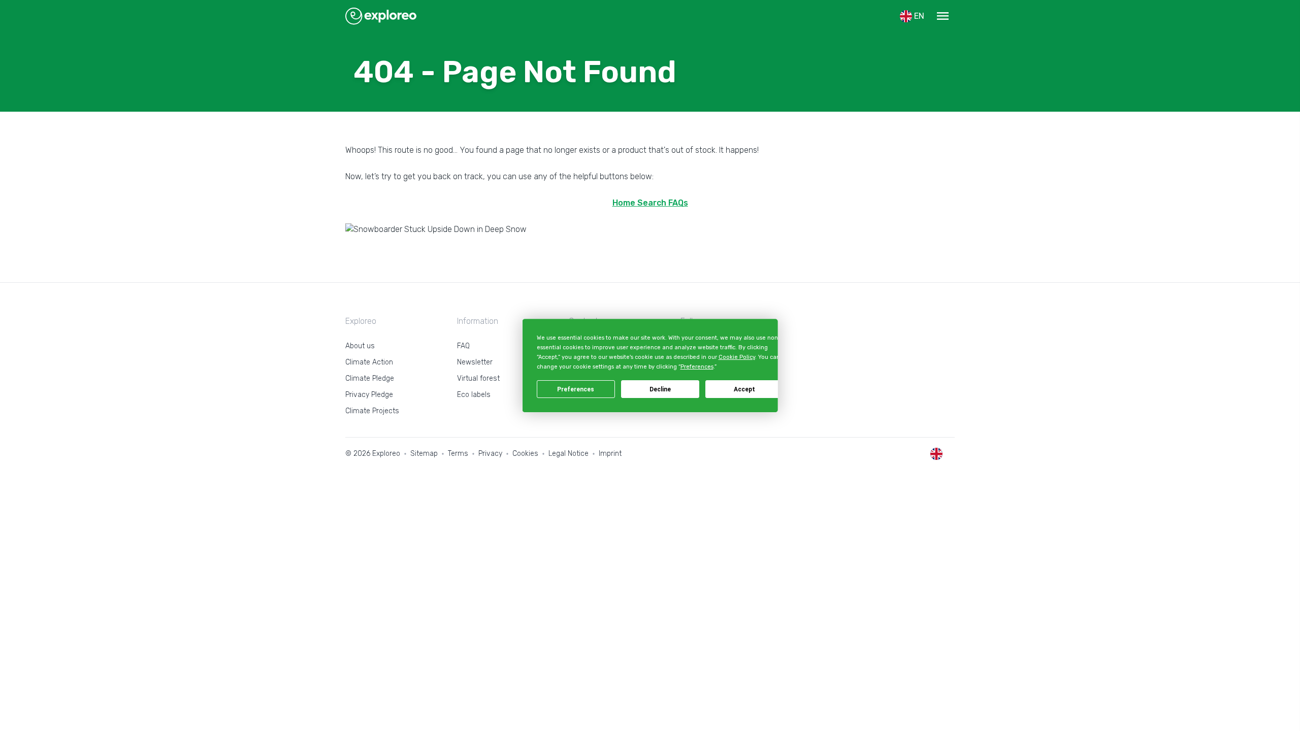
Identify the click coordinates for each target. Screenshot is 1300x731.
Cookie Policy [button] (736, 357)
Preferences (575, 389)
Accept (744, 389)
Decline (660, 389)
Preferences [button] (696, 367)
